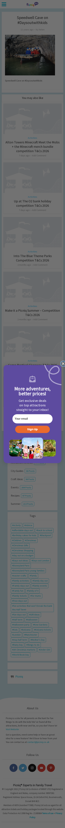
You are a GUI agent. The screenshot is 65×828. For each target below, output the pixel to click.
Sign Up (32, 429)
